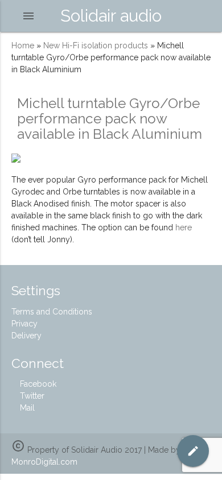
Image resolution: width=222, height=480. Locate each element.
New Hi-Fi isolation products (95, 45)
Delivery (26, 335)
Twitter (31, 395)
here (183, 227)
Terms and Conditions (51, 311)
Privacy (24, 323)
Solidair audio (111, 16)
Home (22, 45)
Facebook (37, 383)
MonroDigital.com (44, 461)
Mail (26, 407)
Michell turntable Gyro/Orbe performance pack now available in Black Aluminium (109, 118)
